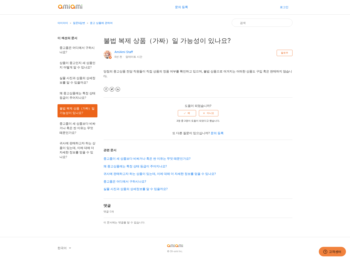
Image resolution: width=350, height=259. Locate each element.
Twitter (111, 89)
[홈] (70, 9)
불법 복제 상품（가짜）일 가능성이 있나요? (77, 110)
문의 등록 (181, 7)
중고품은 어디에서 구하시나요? (77, 50)
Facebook (106, 89)
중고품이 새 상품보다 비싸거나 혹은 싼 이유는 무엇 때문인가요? (77, 128)
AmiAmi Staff (123, 52)
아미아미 (63, 22)
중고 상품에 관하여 (101, 22)
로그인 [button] (284, 7)
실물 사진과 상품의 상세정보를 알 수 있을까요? (77, 80)
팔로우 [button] (284, 52)
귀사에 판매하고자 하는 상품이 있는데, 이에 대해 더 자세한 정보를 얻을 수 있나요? (77, 150)
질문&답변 (79, 22)
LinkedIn (117, 89)
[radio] (187, 113)
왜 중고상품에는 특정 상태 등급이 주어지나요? (77, 95)
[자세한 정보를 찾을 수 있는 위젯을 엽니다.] (332, 252)
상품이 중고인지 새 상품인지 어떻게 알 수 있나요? (77, 65)
